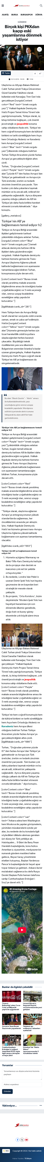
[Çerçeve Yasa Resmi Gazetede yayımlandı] (11, 1019)
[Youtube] (26, 1140)
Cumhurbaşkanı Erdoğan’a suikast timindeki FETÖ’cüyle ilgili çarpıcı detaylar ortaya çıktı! (11, 1051)
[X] (22, 1140)
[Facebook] (18, 1140)
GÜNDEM (22, 22)
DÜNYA (38, 15)
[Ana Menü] (3, 6)
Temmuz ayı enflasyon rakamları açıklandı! (31, 1028)
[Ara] (41, 6)
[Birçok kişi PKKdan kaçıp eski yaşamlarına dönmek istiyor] (22, 57)
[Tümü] (41, 1106)
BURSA (14, 15)
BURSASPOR (27, 15)
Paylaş (7, 73)
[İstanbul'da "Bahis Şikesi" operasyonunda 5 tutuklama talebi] (32, 1040)
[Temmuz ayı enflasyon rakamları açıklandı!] (32, 1019)
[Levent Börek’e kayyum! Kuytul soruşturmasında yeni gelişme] (32, 996)
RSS (7, 1151)
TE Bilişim (28, 1158)
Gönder (7, 1091)
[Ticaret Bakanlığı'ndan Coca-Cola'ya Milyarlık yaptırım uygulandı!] (11, 996)
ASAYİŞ (5, 15)
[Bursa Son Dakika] (22, 6)
